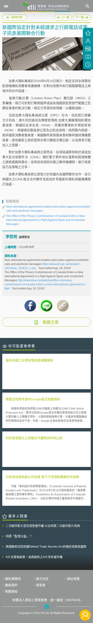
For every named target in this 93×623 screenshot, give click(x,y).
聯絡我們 (11, 585)
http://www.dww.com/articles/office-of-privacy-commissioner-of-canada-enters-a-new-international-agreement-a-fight (45, 284)
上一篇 (63, 16)
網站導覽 (73, 579)
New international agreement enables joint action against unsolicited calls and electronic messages (48, 208)
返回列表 (17, 17)
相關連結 (11, 591)
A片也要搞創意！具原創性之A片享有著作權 (34, 557)
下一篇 (82, 16)
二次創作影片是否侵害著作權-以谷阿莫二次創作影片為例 (43, 525)
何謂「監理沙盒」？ (19, 536)
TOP (85, 600)
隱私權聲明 (13, 579)
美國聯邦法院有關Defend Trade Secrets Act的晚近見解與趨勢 (46, 546)
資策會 (40, 585)
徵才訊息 (42, 579)
